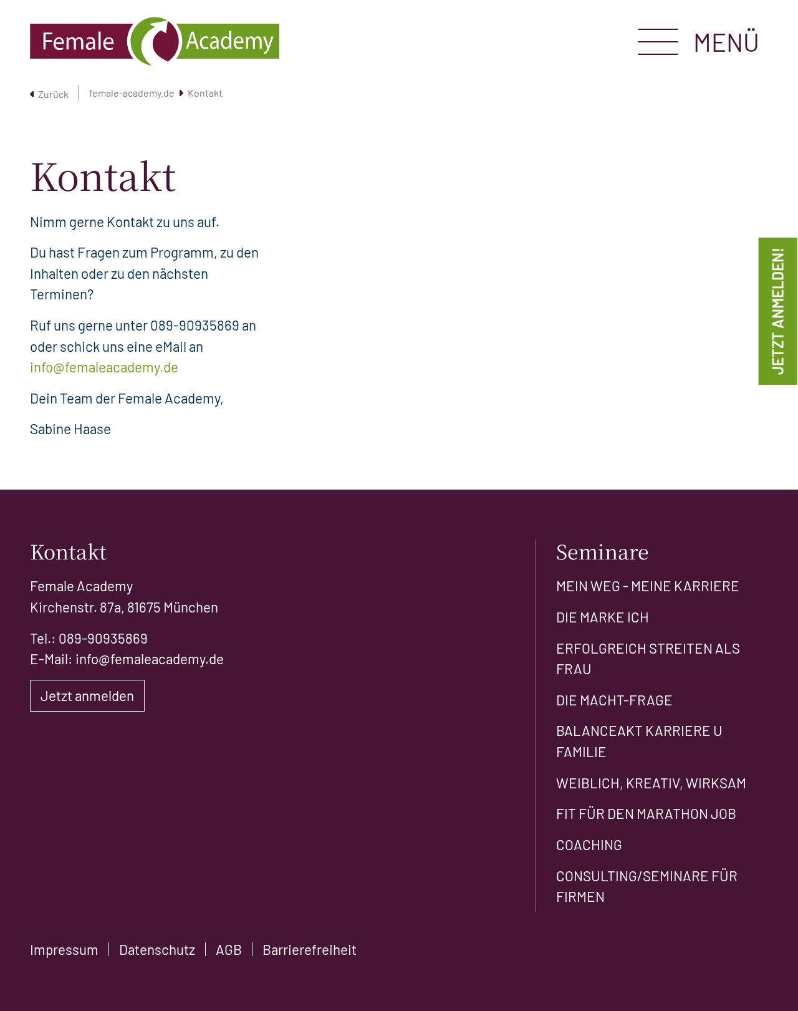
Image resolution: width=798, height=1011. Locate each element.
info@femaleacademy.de (104, 367)
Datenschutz (157, 949)
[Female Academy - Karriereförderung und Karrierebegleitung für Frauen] (154, 41)
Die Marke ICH (602, 617)
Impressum (64, 949)
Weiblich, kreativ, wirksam (651, 783)
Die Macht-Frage (614, 700)
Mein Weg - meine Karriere (647, 586)
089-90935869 (194, 325)
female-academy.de (132, 93)
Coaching (589, 844)
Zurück (53, 94)
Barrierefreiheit (309, 949)
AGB (229, 949)
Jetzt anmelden (87, 695)
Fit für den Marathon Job (646, 813)
